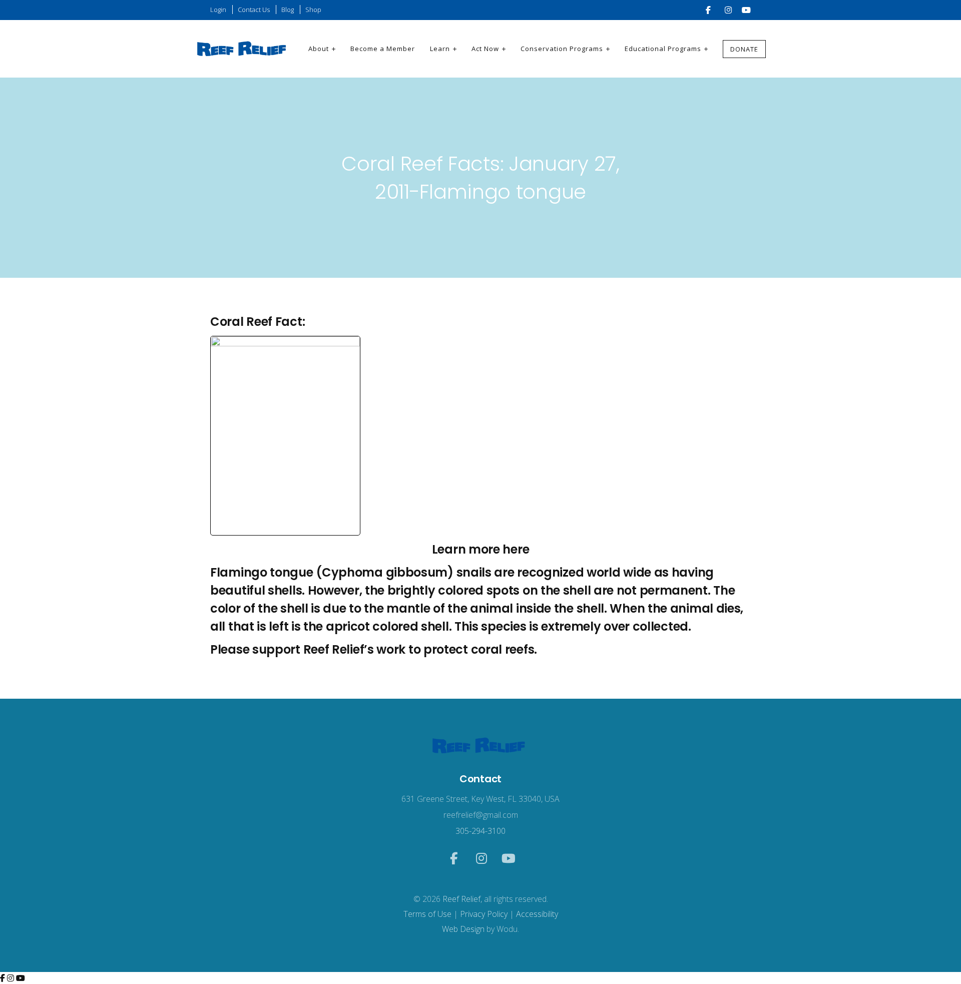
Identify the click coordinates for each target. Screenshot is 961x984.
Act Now (485, 48)
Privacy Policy (484, 913)
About (318, 48)
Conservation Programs (562, 48)
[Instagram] (11, 977)
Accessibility (537, 913)
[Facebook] (3, 977)
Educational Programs (663, 48)
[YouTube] (20, 977)
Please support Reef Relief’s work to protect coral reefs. (373, 649)
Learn (440, 48)
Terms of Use (427, 913)
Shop (313, 9)
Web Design (463, 928)
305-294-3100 (480, 830)
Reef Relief (461, 898)
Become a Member (382, 48)
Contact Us (254, 9)
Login (218, 9)
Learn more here (481, 549)
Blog (287, 9)
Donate (744, 49)
